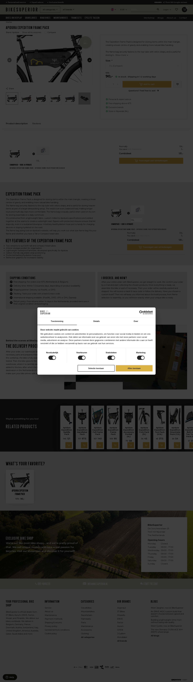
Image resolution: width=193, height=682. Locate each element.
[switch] (81, 358)
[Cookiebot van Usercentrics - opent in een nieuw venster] (141, 312)
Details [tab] (96, 321)
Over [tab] (136, 321)
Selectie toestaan (96, 368)
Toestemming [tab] (57, 321)
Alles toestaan (134, 368)
